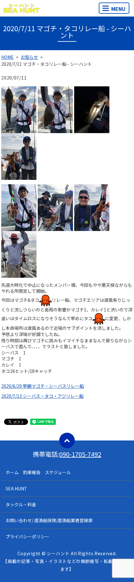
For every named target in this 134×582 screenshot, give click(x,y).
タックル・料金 (21, 504)
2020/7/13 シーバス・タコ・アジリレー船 (42, 396)
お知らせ (29, 57)
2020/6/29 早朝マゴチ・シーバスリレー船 (42, 386)
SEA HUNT (16, 488)
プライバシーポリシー (27, 536)
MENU (118, 8)
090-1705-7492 (80, 454)
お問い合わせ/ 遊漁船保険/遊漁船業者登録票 (49, 520)
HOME (7, 57)
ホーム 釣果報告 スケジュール (38, 472)
